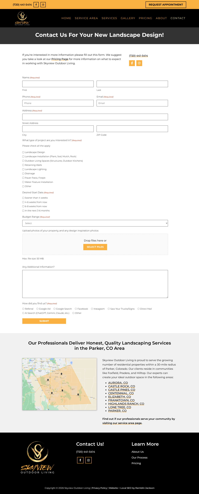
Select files (95, 247)
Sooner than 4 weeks (36, 197)
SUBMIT (44, 321)
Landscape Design (35, 152)
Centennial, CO (121, 393)
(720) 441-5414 (22, 4)
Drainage (30, 173)
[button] (132, 63)
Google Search (64, 308)
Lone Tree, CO (119, 407)
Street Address (30, 123)
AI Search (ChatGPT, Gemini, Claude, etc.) (47, 313)
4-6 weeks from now (36, 202)
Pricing (136, 463)
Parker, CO (117, 410)
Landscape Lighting (35, 169)
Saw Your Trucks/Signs (122, 308)
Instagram (99, 308)
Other (28, 186)
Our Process (139, 457)
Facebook (83, 308)
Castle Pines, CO (121, 390)
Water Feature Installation (39, 182)
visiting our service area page (122, 423)
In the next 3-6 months (37, 210)
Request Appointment (166, 4)
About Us (138, 451)
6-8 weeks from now (36, 206)
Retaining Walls (33, 165)
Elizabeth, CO (119, 397)
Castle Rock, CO (121, 386)
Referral (29, 308)
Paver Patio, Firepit (35, 177)
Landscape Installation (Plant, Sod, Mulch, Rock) (50, 156)
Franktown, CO (121, 400)
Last (99, 90)
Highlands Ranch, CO (126, 404)
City (24, 134)
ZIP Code (101, 134)
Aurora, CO (118, 383)
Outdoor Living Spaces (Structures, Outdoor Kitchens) (54, 160)
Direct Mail (146, 308)
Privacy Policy (99, 488)
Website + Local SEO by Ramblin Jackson (131, 488)
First (24, 90)
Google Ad (44, 308)
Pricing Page (59, 59)
